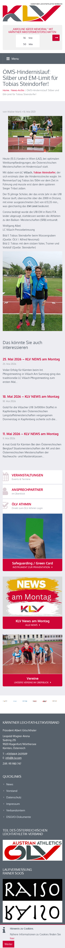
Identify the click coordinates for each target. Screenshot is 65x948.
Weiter (8, 944)
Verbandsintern (15, 810)
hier (12, 938)
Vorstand (11, 791)
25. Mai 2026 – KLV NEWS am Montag (31, 359)
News (9, 784)
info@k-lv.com (13, 757)
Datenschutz (13, 797)
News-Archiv (17, 90)
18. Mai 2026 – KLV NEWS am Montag (31, 396)
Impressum (13, 804)
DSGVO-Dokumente (18, 817)
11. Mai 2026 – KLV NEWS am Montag (30, 434)
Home (6, 90)
